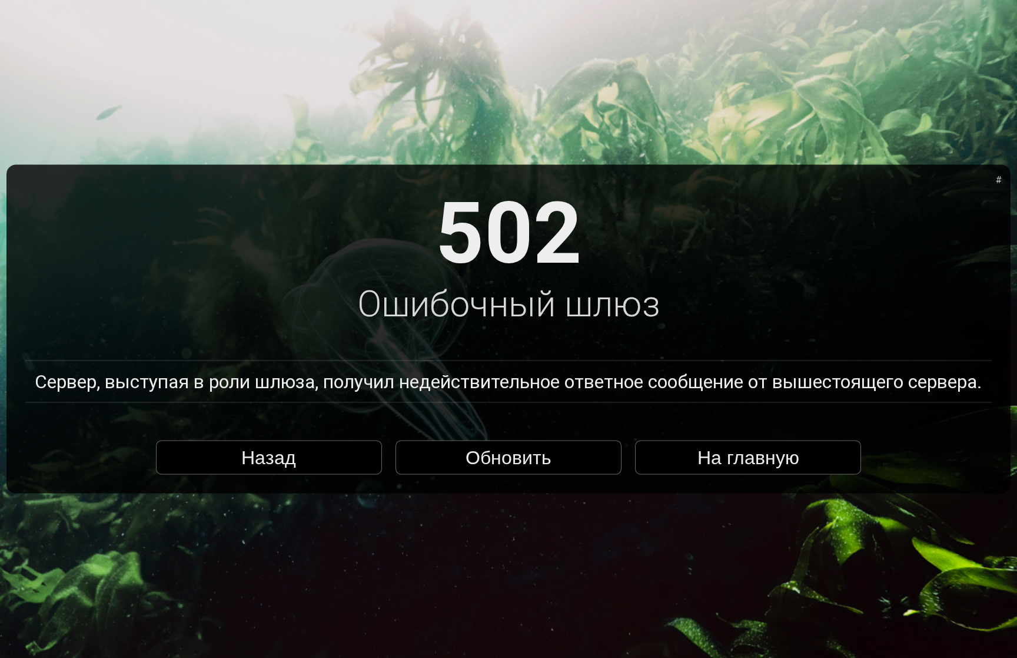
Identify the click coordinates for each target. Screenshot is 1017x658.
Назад (268, 457)
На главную (748, 457)
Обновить (508, 457)
